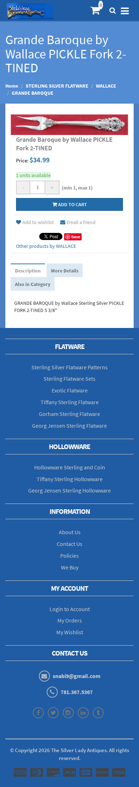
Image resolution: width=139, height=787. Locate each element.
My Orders (69, 620)
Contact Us (69, 543)
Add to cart (72, 204)
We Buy (69, 567)
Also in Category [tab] (32, 284)
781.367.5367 (77, 691)
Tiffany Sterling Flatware (70, 402)
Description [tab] (28, 270)
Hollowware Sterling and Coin (69, 467)
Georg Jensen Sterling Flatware (69, 425)
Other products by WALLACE (46, 246)
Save (75, 236)
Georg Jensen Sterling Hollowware (69, 490)
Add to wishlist (38, 222)
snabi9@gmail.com (77, 675)
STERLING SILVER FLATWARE (57, 86)
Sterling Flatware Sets (69, 378)
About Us (70, 532)
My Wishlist (69, 632)
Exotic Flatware (70, 390)
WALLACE (106, 86)
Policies (69, 555)
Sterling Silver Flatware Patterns (69, 367)
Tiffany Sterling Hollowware (70, 479)
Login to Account (70, 609)
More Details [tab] (64, 270)
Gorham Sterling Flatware (69, 413)
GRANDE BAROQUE (32, 93)
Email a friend (81, 222)
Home (11, 86)
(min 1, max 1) (76, 187)
